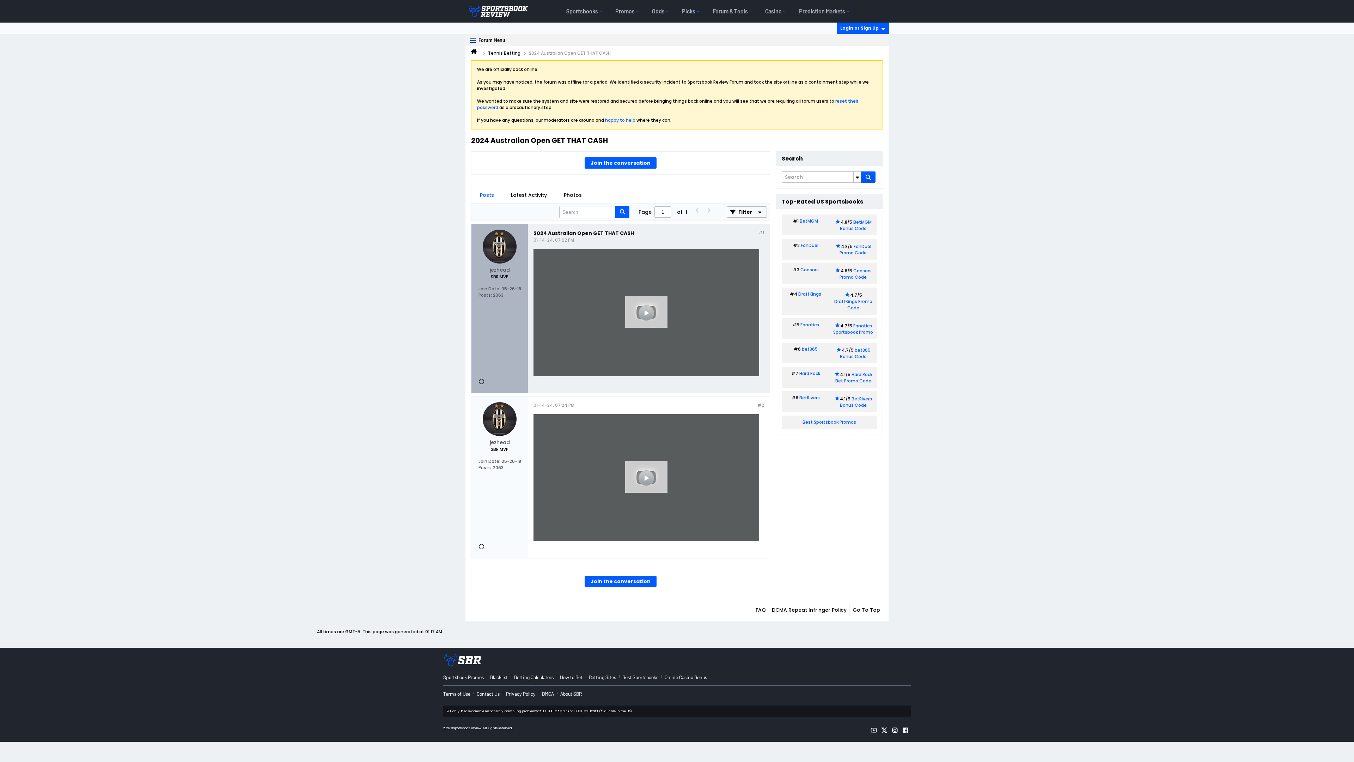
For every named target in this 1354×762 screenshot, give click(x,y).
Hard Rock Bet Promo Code (853, 377)
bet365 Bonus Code (855, 353)
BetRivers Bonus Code (856, 402)
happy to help (620, 120)
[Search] (868, 177)
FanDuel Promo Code (855, 249)
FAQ (761, 609)
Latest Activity (529, 195)
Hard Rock (809, 373)
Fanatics (809, 325)
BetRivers (809, 398)
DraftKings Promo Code (853, 304)
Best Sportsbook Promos (829, 422)
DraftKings (809, 294)
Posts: (485, 295)
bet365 (810, 349)
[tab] (486, 195)
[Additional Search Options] (857, 177)
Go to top (866, 609)
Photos (573, 195)
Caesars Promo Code (856, 274)
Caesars (809, 270)
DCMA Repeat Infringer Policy (809, 609)
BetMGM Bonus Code (856, 225)
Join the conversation (621, 163)
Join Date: (489, 289)
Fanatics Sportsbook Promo (853, 329)
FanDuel (809, 245)
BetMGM (809, 221)
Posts (487, 195)
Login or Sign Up (859, 28)
